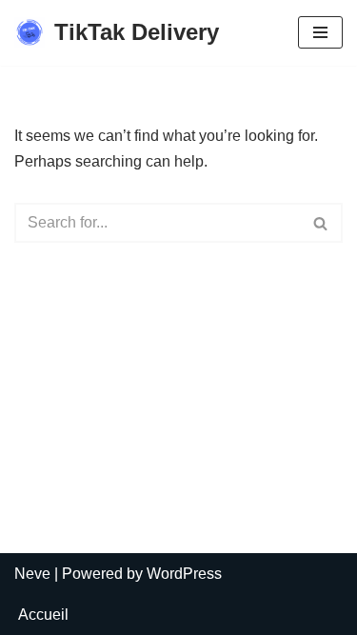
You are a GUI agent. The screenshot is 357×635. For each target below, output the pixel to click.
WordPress (184, 574)
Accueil (43, 614)
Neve (32, 574)
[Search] (321, 223)
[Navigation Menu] (320, 32)
